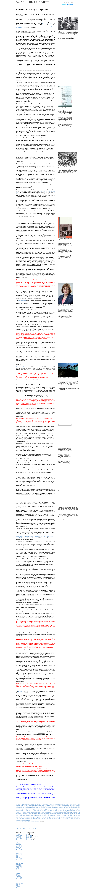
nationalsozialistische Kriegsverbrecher (55, 811)
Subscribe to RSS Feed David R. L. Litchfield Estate (28, 828)
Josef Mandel (50, 810)
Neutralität (17, 812)
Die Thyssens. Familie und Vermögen (63, 805)
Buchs (62, 804)
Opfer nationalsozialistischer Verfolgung (37, 812)
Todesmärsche (51, 818)
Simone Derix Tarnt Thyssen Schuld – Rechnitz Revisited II (35, 14)
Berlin (41, 804)
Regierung (23, 814)
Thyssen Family (36, 821)
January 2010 (19, 878)
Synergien (67, 817)
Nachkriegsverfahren (39, 811)
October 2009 (19, 882)
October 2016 (19, 853)
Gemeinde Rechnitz (56, 808)
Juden (68, 810)
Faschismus (63, 806)
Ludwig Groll (58, 811)
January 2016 (19, 859)
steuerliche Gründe (34, 817)
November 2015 (19, 861)
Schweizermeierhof (74, 816)
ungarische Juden (61, 818)
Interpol (25, 810)
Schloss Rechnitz (69, 815)
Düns (74, 805)
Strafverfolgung (45, 817)
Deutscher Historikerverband (33, 805)
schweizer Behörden (26, 816)
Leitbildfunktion (50, 811)
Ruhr (79, 814)
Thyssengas (30, 818)
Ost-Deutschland (54, 812)
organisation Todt (48, 812)
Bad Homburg (26, 804)
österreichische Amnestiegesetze (66, 812)
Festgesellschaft (68, 806)
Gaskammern (22, 808)
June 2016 (18, 856)
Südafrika (49, 817)
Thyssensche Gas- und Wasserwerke (39, 818)
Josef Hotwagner (44, 810)
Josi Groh (64, 810)
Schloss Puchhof (63, 815)
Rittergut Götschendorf (61, 814)
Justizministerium (72, 810)
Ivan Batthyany (29, 810)
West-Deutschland (39, 819)
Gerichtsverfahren (62, 808)
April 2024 (18, 834)
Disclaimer (74, 6)
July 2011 (18, 869)
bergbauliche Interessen (36, 804)
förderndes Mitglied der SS (20, 807)
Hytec (73, 809)
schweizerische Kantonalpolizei (65, 816)
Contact (69, 6)
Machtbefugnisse (71, 811)
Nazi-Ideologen (77, 811)
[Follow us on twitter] (64, 4)
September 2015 (19, 863)
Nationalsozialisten (46, 811)
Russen (24, 815)
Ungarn (72, 818)
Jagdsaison (34, 810)
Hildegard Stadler (38, 809)
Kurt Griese (27, 811)
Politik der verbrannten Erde (48, 813)
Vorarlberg (17, 819)
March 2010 (18, 876)
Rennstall (43, 814)
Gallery (64, 6)
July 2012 (18, 868)
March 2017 (18, 848)
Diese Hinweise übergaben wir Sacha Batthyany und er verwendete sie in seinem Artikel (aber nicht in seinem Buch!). (35, 536)
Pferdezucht (39, 813)
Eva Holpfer (20, 691)
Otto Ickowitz (29, 813)
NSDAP (21, 812)
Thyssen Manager (25, 818)
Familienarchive (57, 806)
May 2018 (18, 843)
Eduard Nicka (78, 805)
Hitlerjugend (43, 809)
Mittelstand (25, 811)
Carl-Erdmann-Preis (19, 805)
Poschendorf (75, 813)
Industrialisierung (77, 809)
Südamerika (54, 817)
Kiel (76, 810)
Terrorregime (71, 817)
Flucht (79, 806)
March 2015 (18, 864)
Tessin (75, 817)
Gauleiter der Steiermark (29, 808)
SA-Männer (39, 815)
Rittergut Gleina (55, 814)
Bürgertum (78, 804)
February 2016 (19, 858)
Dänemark (24, 805)
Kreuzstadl (17, 811)
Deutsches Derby (41, 805)
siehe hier (35, 173)
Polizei (62, 813)
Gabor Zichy (18, 808)
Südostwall (58, 817)
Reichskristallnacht (35, 814)
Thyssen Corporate (31, 821)
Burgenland (74, 804)
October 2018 (19, 840)
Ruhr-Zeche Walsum (19, 815)
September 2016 (19, 854)
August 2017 (18, 847)
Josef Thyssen (60, 810)
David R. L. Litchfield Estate (32, 2)
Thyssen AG (78, 817)
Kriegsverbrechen (22, 811)
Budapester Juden (69, 804)
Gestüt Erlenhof (71, 808)
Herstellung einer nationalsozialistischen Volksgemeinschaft (25, 809)
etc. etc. (39, 6)
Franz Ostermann (46, 807)
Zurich (17, 820)
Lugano (66, 811)
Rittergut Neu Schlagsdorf (70, 814)
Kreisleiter (78, 810)
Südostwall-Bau (62, 817)
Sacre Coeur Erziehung (51, 815)
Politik (42, 813)
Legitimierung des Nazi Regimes (42, 811)
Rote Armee (76, 814)
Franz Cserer (41, 807)
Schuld (79, 815)
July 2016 (18, 855)
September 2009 (19, 883)
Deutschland (47, 805)
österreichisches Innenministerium (21, 813)
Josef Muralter (55, 810)
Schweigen (17, 816)
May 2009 (18, 886)
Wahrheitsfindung (22, 819)
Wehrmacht (34, 819)
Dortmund (71, 805)
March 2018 (18, 844)
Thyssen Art (28, 837)
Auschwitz (22, 804)
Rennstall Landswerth (48, 814)
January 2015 (19, 866)
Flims (77, 806)
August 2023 (18, 836)
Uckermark (55, 818)
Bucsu (64, 804)
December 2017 (19, 845)
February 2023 (19, 837)
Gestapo (67, 808)
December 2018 (19, 839)
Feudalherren (73, 806)
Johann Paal (39, 810)
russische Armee (28, 815)
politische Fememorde (57, 813)
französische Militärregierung (59, 807)
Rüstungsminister (34, 815)
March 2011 (18, 871)
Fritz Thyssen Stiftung (47, 23)
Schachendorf (58, 815)
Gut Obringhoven (77, 808)
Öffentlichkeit (28, 812)
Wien (43, 819)
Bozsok (59, 804)
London (54, 811)
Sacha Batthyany (44, 815)
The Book (52, 6)
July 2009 (18, 884)
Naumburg (68, 811)
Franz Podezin (51, 807)
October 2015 (19, 862)
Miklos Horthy (21, 811)
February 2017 (19, 849)
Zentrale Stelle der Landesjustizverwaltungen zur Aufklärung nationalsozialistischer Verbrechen (64, 819)
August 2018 (18, 842)
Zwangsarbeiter (20, 820)
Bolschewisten (55, 804)
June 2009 (18, 885)
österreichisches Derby (76, 812)
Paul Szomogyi (34, 813)
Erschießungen (18, 806)
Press (47, 6)
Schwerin (78, 816)
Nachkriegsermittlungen (31, 811)
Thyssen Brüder (18, 818)
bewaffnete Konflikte (49, 804)
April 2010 (18, 875)
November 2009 (19, 881)
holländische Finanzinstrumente (50, 809)
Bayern (30, 804)
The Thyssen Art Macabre (22, 6)
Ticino (47, 818)
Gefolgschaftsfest (44, 808)
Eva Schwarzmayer (22, 300)
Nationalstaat (64, 811)
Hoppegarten (58, 809)
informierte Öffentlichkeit (20, 810)
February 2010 (19, 877)
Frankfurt (26, 807)
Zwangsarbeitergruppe (27, 820)
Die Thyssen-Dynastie (52, 805)
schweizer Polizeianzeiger (34, 816)
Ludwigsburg (63, 811)
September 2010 (19, 872)
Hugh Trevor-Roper (69, 809)
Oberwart (24, 812)
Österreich (59, 812)
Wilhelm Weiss (46, 819)
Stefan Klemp (18, 817)
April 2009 (18, 887)
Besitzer (44, 804)
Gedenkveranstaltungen (37, 808)
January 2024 (19, 835)
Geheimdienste (49, 808)
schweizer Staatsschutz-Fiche (54, 816)
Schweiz (21, 816)
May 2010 (18, 874)
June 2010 (18, 873)
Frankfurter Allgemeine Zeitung (33, 807)
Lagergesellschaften (33, 811)
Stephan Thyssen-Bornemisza (25, 817)
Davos (27, 805)
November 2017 (19, 846)
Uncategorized (29, 840)
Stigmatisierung (39, 817)
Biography (58, 6)
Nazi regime (73, 811)
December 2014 (19, 867)
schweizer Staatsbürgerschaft (44, 816)
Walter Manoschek (29, 819)
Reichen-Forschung (28, 814)
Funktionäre (78, 807)
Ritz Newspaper (32, 6)
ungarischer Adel (67, 818)
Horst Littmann (63, 809)
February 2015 (19, 865)
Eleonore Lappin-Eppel (20, 366)
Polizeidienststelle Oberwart (68, 813)
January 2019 (19, 838)
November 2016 (19, 852)
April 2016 (18, 857)
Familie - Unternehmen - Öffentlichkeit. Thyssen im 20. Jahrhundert (43, 806)
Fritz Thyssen (66, 807)
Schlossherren (75, 815)
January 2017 (19, 850)
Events (43, 6)
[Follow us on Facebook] (70, 4)
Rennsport (39, 814)
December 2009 (19, 879)
